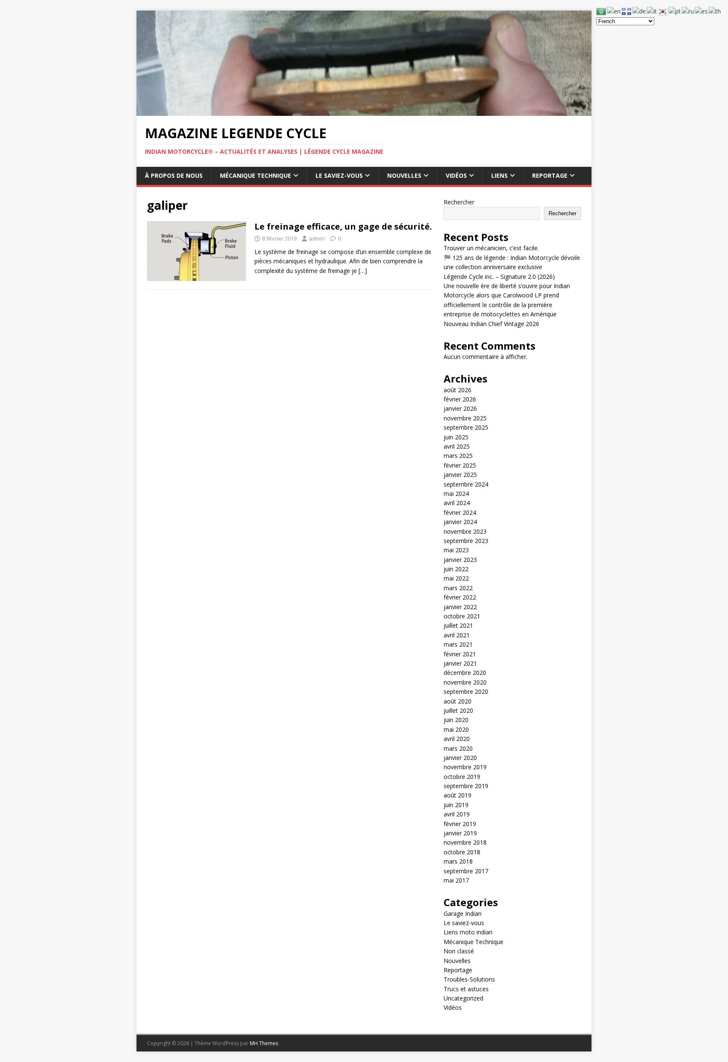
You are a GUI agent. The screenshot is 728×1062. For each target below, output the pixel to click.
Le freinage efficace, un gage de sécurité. (343, 226)
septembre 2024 (466, 484)
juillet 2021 (458, 625)
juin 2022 (456, 569)
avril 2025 (457, 446)
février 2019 (460, 824)
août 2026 (457, 390)
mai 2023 (456, 550)
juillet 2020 (458, 710)
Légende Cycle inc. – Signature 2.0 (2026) (499, 277)
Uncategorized (463, 998)
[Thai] (715, 11)
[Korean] (663, 11)
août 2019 (457, 795)
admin (317, 238)
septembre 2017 (466, 871)
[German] (639, 11)
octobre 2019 (462, 777)
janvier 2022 (460, 607)
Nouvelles (404, 175)
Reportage (549, 175)
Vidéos (456, 175)
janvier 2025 (460, 475)
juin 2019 (456, 805)
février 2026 (460, 399)
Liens (499, 175)
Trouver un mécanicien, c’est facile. (491, 248)
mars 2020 (458, 748)
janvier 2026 (460, 408)
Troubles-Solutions (469, 979)
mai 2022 (456, 578)
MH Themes (264, 1043)
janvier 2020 (460, 758)
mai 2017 (456, 880)
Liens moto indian (468, 932)
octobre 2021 (462, 616)
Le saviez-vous (339, 175)
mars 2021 (458, 644)
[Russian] (688, 11)
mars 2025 (458, 456)
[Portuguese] (675, 11)
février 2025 (460, 465)
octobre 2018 (462, 852)
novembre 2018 (465, 842)
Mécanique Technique (255, 175)
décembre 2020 (465, 673)
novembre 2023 (465, 531)
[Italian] (652, 11)
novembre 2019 (465, 767)
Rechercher (459, 202)
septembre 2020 (466, 691)
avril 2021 (457, 635)
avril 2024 (457, 503)
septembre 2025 (466, 427)
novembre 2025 (465, 418)
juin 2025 (456, 437)
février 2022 (460, 597)
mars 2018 (458, 861)
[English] (614, 11)
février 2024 (460, 512)
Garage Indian (463, 914)
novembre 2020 (465, 682)
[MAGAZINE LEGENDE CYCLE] (364, 111)
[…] (363, 271)
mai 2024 (456, 494)
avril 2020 (457, 739)
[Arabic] (601, 11)
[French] (626, 11)
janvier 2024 (460, 522)
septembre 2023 (466, 541)
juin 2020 (456, 720)
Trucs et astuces (466, 989)
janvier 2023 (460, 560)
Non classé (459, 951)
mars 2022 (458, 588)
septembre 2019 (466, 786)
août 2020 (457, 701)
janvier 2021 (460, 663)
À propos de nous (174, 175)
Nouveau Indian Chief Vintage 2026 (491, 324)
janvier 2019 (460, 833)
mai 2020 (456, 729)
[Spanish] (702, 11)
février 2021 (460, 654)
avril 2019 (457, 814)
